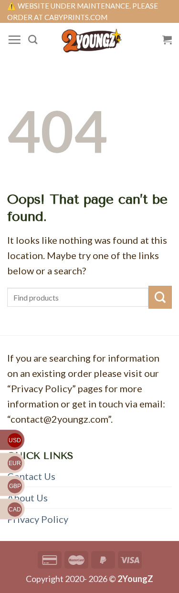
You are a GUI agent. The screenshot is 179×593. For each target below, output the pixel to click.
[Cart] (167, 39)
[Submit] (160, 297)
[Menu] (14, 39)
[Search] (32, 39)
